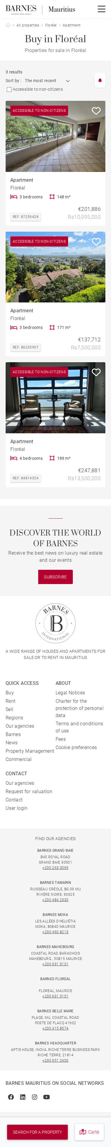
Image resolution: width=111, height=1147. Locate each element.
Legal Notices (70, 693)
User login (17, 808)
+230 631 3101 (55, 964)
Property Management (30, 751)
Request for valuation (29, 791)
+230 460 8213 (55, 932)
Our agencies (20, 726)
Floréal (51, 25)
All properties (28, 25)
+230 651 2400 (55, 1060)
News (12, 743)
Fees (61, 739)
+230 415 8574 (55, 1028)
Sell (10, 709)
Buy (10, 693)
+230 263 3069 (55, 868)
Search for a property (37, 1132)
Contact (14, 800)
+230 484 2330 (55, 900)
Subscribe (55, 577)
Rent (11, 701)
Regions (14, 718)
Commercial (19, 759)
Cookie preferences (76, 747)
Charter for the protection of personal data (80, 708)
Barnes (13, 734)
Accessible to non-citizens (38, 89)
